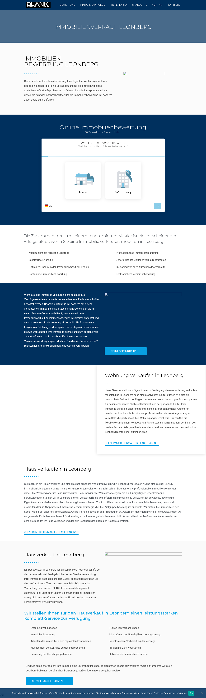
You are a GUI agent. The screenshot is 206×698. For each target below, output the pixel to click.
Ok (191, 693)
